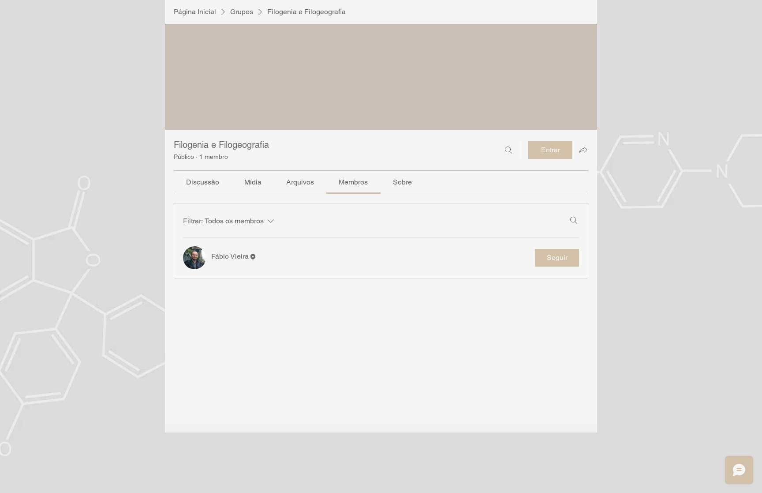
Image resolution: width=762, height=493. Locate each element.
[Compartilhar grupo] (583, 149)
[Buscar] (508, 150)
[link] (202, 182)
